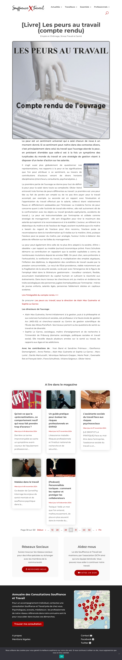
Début (40, 530)
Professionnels (100, 7)
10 (52, 530)
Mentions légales (21, 639)
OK (62, 656)
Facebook (86, 639)
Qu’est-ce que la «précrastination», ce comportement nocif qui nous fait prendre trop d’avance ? (26, 420)
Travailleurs (70, 7)
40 (84, 530)
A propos (17, 635)
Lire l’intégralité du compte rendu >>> (40, 295)
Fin (100, 530)
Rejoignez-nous (37, 569)
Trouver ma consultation (27, 624)
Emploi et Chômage (50, 36)
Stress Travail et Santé (71, 36)
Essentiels (84, 7)
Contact (85, 635)
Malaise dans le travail (26, 482)
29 (66, 530)
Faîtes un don (88, 573)
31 (76, 530)
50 (89, 530)
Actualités (55, 7)
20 (57, 530)
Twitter (84, 643)
